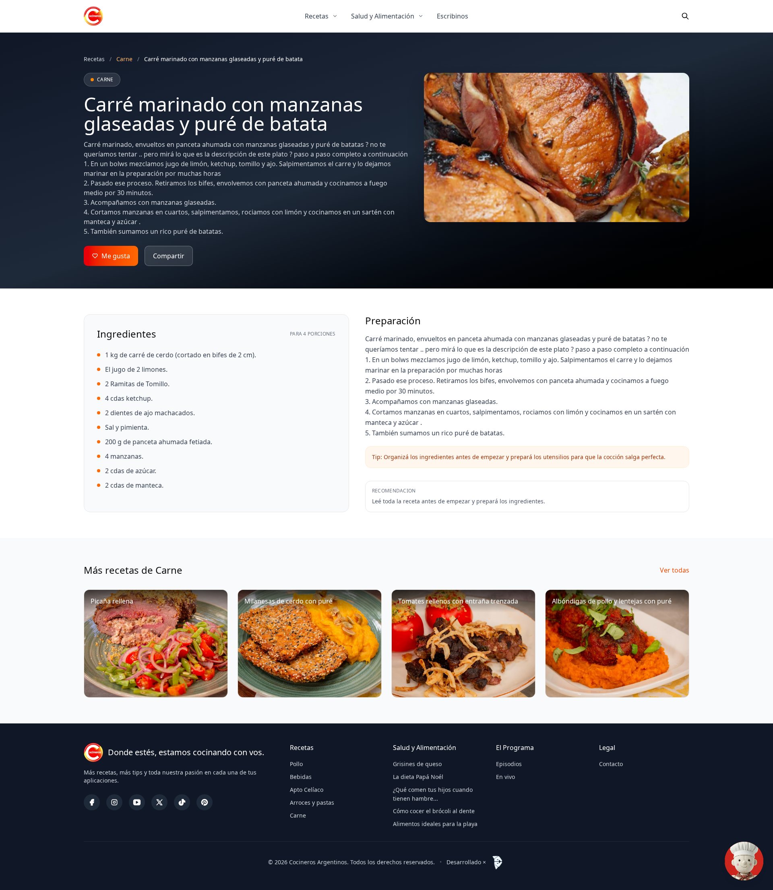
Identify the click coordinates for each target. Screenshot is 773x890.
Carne (298, 815)
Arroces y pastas (312, 802)
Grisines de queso (417, 764)
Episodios (509, 764)
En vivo (505, 777)
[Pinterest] (204, 802)
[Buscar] (685, 16)
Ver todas (674, 570)
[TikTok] (182, 802)
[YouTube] (137, 802)
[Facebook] (92, 802)
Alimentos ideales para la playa (435, 824)
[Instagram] (114, 802)
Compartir (168, 255)
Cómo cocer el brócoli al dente (434, 811)
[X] (159, 802)
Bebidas (301, 777)
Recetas (317, 16)
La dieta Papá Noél (418, 777)
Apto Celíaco (306, 789)
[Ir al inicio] (93, 16)
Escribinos (452, 16)
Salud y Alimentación (382, 16)
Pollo (296, 764)
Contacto (611, 764)
